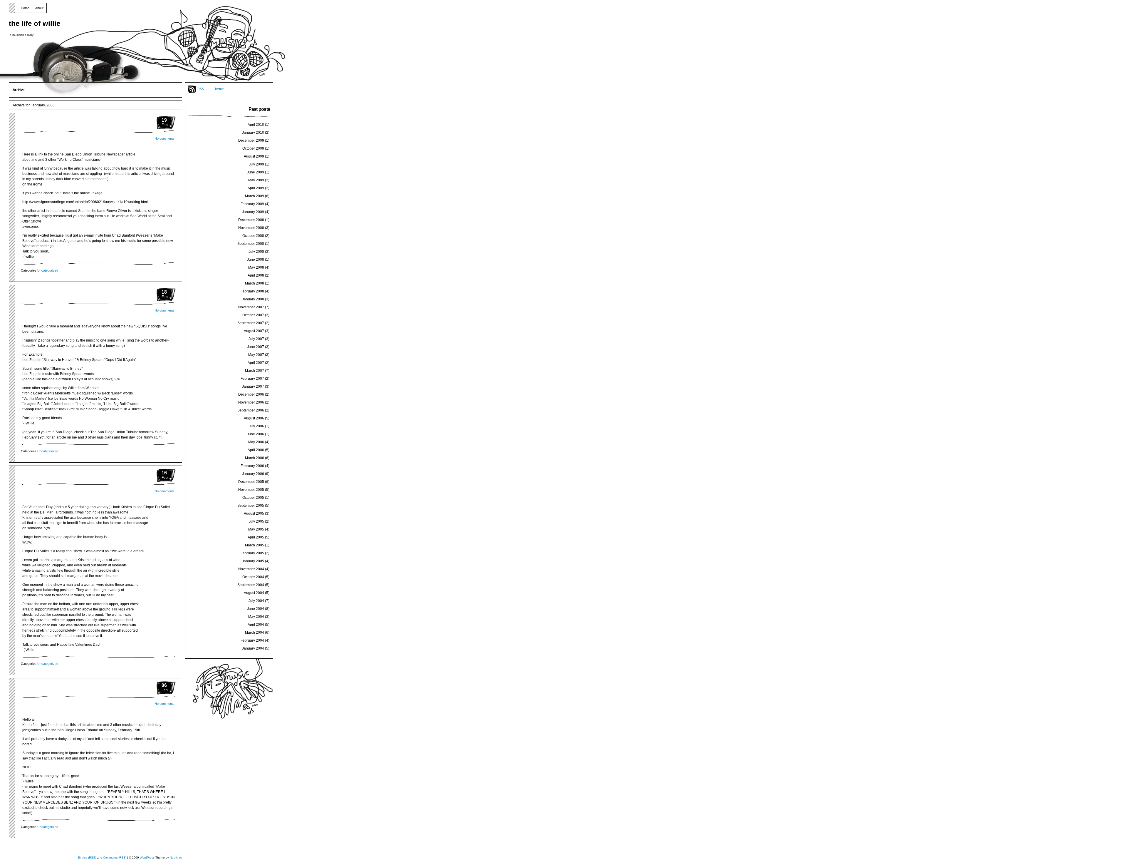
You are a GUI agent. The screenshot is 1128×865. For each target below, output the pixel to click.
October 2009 (253, 148)
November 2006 (251, 402)
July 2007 (256, 339)
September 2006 (250, 410)
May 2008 (256, 267)
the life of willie (34, 23)
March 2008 (254, 283)
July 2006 (256, 426)
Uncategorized (47, 270)
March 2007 (254, 371)
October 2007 (253, 315)
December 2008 (251, 220)
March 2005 (254, 545)
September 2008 (250, 244)
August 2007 (254, 331)
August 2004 (254, 593)
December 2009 (251, 140)
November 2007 (251, 307)
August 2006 (254, 418)
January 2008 (253, 299)
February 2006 (252, 466)
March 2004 (254, 632)
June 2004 (255, 609)
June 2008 (255, 259)
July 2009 (256, 164)
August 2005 (254, 513)
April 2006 (256, 450)
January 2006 (253, 474)
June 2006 (255, 434)
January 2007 (253, 386)
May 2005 (256, 529)
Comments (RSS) (114, 857)
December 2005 (251, 482)
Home (25, 8)
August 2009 (254, 156)
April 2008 (256, 275)
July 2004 (256, 601)
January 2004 (253, 648)
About (39, 8)
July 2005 (256, 521)
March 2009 (254, 196)
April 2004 (256, 625)
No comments (164, 138)
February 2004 (252, 640)
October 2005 (253, 498)
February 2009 (252, 204)
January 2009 (253, 212)
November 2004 (251, 569)
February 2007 (252, 379)
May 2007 (256, 355)
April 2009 (256, 188)
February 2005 (252, 553)
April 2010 (256, 125)
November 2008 (251, 228)
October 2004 (253, 577)
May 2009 (256, 180)
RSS (200, 89)
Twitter (219, 89)
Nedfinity (175, 857)
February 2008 (252, 291)
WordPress (147, 857)
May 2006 (256, 442)
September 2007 (250, 323)
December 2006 (251, 394)
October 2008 (253, 236)
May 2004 (256, 617)
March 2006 (254, 458)
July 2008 (256, 252)
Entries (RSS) (87, 857)
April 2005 (256, 537)
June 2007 (255, 347)
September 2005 (250, 505)
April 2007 (256, 363)
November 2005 (251, 490)
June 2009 (255, 172)
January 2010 (253, 132)
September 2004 (250, 585)
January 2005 (253, 561)
